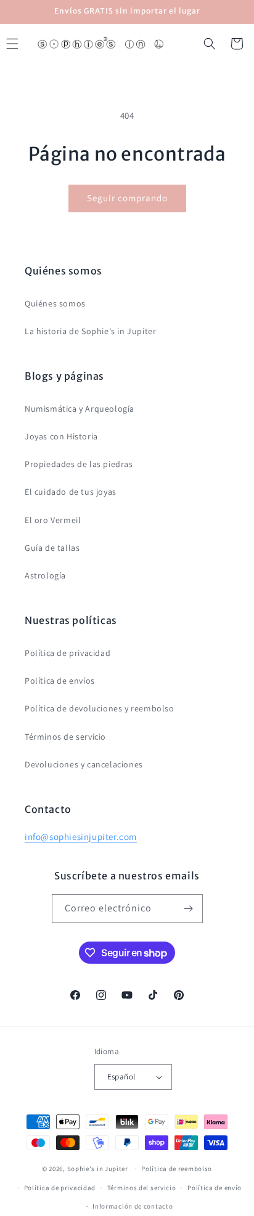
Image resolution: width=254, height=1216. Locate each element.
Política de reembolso (176, 1168)
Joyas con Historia (61, 436)
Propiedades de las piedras (79, 464)
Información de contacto (132, 1206)
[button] (209, 43)
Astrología (45, 575)
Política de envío (214, 1187)
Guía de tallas (52, 547)
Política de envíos (60, 680)
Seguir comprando (127, 198)
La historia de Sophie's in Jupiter (90, 331)
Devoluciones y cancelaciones (84, 764)
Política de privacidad (67, 652)
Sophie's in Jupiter (97, 1168)
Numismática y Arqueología (79, 408)
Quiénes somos (55, 303)
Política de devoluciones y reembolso (99, 708)
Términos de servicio (65, 736)
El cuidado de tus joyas (71, 491)
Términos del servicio (141, 1187)
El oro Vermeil (53, 520)
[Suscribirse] (188, 908)
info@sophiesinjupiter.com (81, 836)
